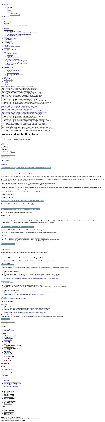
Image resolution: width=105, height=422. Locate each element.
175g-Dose (3, 144)
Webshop (12, 420)
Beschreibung (7, 160)
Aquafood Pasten (8, 39)
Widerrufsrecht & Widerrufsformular (12, 383)
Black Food (6, 50)
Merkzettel (6, 16)
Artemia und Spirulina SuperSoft (12, 46)
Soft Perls (6, 77)
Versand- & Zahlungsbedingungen (12, 382)
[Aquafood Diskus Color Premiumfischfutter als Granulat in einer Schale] (19, 106)
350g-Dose (3, 146)
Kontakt (6, 81)
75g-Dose (3, 143)
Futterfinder (6, 52)
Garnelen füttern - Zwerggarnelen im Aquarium (18, 62)
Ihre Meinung (4, 254)
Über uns (10, 81)
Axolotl (5, 37)
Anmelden (3, 326)
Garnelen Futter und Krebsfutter (11, 59)
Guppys (9, 71)
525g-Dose (3, 148)
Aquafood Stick (7, 42)
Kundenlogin (7, 4)
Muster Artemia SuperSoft (7, 314)
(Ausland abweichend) (24, 139)
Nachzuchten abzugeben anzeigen (15, 70)
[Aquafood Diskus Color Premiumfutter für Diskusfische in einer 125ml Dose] (20, 107)
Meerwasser (10, 55)
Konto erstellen (13, 13)
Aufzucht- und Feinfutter (10, 49)
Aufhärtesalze (7, 48)
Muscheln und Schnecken (13, 73)
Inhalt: (2, 141)
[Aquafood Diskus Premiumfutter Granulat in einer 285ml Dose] (16, 109)
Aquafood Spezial (8, 41)
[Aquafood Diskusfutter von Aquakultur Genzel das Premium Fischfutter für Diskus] (21, 113)
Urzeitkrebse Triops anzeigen (14, 31)
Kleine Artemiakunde (9, 64)
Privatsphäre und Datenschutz (11, 386)
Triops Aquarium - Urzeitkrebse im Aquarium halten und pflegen (22, 32)
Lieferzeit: (3, 137)
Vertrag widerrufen (5, 420)
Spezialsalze (7, 78)
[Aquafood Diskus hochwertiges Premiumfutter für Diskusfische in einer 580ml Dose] (22, 110)
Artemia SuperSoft (5, 263)
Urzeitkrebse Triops (8, 30)
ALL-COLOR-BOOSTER (10, 38)
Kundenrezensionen (8, 161)
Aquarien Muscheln (8, 43)
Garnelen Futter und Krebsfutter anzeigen (17, 60)
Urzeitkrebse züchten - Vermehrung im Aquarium (19, 34)
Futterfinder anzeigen (12, 53)
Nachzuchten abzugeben (10, 68)
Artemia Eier (7, 45)
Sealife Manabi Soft (8, 75)
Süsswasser (9, 56)
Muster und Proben (8, 67)
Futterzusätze (7, 28)
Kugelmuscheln (7, 66)
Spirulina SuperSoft (8, 80)
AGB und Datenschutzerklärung (11, 384)
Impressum (6, 380)
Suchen (3, 366)
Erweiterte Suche (8, 369)
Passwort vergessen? (15, 15)
